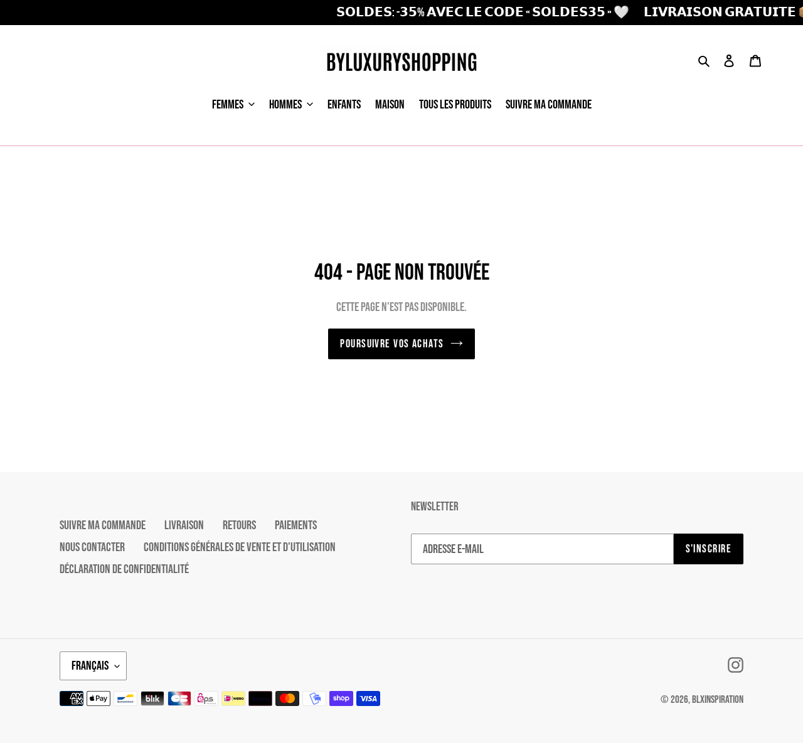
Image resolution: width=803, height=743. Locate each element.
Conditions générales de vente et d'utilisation (240, 547)
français (90, 665)
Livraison (184, 525)
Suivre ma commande (103, 525)
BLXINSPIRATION (717, 699)
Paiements (296, 525)
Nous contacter (92, 547)
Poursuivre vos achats (392, 343)
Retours (239, 525)
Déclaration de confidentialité (124, 569)
